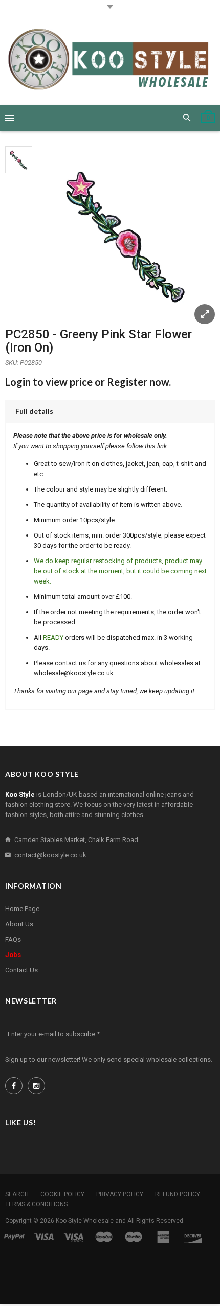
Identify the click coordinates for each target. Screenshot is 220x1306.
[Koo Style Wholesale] (110, 59)
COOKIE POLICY (62, 1194)
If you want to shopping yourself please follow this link (90, 446)
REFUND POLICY (177, 1194)
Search (17, 1194)
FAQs (13, 939)
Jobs (13, 955)
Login (18, 382)
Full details (34, 411)
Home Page (22, 909)
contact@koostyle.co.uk (50, 855)
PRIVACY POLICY (119, 1194)
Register (127, 382)
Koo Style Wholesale (85, 1220)
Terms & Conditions (36, 1204)
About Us (19, 924)
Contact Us (21, 970)
